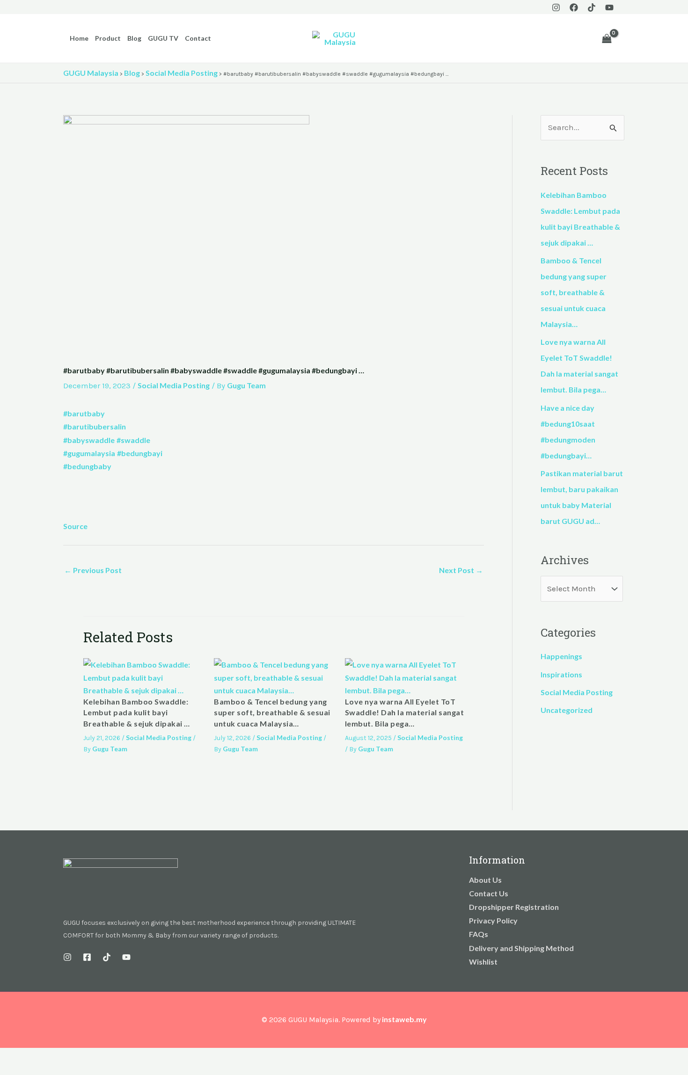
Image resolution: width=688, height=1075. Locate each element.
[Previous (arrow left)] (9, 1070)
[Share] (50, 1056)
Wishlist (483, 961)
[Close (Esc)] (71, 1056)
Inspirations (561, 674)
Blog (134, 38)
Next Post (461, 570)
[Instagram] (556, 7)
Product (108, 38)
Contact (198, 38)
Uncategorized (567, 709)
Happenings (561, 656)
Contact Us (488, 893)
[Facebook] (574, 7)
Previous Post (93, 570)
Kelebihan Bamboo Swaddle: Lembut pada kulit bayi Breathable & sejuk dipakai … (136, 712)
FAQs (478, 934)
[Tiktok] (591, 7)
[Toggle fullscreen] (30, 1056)
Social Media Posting (174, 385)
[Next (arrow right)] (30, 1070)
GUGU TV (163, 38)
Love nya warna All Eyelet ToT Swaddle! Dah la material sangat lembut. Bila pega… (404, 712)
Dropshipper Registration (514, 906)
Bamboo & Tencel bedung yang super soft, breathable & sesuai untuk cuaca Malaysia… (272, 712)
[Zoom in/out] (9, 1056)
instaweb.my (404, 1019)
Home (79, 38)
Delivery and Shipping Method (521, 948)
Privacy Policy (493, 920)
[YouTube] (609, 7)
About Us (485, 879)
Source (75, 526)
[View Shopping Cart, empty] (606, 38)
